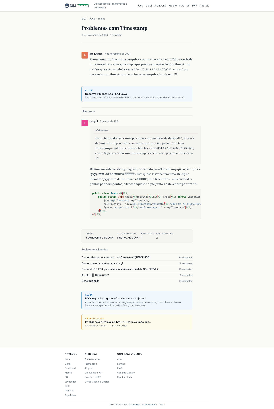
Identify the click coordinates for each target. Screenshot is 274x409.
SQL (181, 5)
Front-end (70, 368)
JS (188, 5)
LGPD (161, 404)
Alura (119, 359)
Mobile (173, 5)
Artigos (88, 368)
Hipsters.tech (124, 377)
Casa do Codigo (126, 372)
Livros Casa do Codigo (97, 381)
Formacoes (91, 363)
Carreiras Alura (92, 359)
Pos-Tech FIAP (93, 377)
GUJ (84, 18)
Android (204, 5)
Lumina (121, 363)
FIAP (119, 368)
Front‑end (160, 5)
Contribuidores (149, 404)
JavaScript (70, 381)
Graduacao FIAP (93, 372)
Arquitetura (70, 395)
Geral (149, 5)
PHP (194, 5)
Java (140, 5)
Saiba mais (135, 404)
